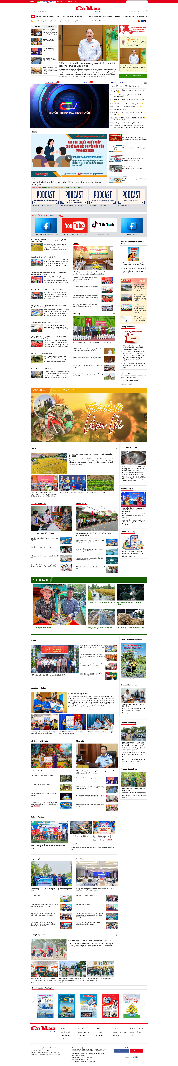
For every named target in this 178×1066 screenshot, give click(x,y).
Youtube (136, 1050)
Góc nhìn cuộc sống (128, 532)
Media (34, 132)
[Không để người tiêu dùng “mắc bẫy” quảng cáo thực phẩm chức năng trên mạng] (97, 756)
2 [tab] (130, 70)
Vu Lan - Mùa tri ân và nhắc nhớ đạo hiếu (97, 21)
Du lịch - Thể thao (128, 16)
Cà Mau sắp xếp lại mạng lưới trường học (134, 179)
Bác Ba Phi (46, 187)
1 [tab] (127, 70)
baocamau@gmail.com (82, 1059)
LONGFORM (81, 1035)
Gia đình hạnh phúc (123, 205)
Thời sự (38, 16)
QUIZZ (132, 1035)
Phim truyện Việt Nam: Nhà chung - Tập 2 (127, 106)
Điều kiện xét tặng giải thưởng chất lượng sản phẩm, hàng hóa (133, 159)
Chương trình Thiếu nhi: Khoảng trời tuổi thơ (127, 123)
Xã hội (57, 16)
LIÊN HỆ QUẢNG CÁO (84, 1039)
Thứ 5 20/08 (125, 86)
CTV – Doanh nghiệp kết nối (74, 234)
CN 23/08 (138, 86)
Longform (57, 390)
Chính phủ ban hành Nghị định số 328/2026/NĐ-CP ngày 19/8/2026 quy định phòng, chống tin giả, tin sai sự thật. (56, 327)
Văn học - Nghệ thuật (74, 187)
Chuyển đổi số (78, 16)
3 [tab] (133, 70)
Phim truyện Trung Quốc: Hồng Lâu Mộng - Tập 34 (129, 99)
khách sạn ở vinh (132, 380)
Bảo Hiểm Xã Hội (127, 166)
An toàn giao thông (128, 723)
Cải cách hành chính (66, 16)
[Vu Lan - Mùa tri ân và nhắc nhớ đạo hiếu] (51, 756)
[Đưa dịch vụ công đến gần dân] (51, 518)
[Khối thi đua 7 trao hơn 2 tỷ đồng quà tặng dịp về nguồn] (94, 328)
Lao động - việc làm (38, 688)
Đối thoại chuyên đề (58, 187)
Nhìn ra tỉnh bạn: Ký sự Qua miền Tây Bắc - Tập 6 (129, 117)
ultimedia (61, 1)
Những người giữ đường (39, 205)
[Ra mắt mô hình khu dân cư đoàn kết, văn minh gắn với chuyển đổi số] (97, 518)
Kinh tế (51, 16)
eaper (70, 1)
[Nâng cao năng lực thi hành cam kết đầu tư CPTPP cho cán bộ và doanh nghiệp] (97, 873)
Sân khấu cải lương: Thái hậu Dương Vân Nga (128, 104)
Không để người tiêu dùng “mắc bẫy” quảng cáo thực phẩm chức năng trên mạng (59, 21)
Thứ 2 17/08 (111, 86)
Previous (59, 37)
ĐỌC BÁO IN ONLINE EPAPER (131, 640)
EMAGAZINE (116, 1035)
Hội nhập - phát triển (84, 859)
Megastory (67, 390)
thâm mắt (129, 377)
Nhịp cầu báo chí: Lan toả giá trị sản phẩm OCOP (74, 206)
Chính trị (45, 16)
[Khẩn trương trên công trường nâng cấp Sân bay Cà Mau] (101, 617)
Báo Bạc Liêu (132, 234)
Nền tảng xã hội (40, 215)
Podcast (36, 187)
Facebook (121, 1050)
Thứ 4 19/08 (120, 86)
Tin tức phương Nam (46, 234)
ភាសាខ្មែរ (32, 1)
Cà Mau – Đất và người (103, 234)
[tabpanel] (133, 52)
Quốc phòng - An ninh (91, 16)
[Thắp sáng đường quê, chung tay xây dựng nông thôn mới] (51, 873)
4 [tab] (135, 70)
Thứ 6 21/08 (129, 86)
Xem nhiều (50, 26)
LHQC (78, 1)
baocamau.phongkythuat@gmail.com (83, 1061)
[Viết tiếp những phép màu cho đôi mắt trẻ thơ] (130, 592)
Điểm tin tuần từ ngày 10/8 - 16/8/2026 (134, 148)
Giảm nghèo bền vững (129, 685)
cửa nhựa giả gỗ (126, 384)
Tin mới (37, 26)
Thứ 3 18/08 (116, 86)
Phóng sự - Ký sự (127, 488)
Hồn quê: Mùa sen (119, 109)
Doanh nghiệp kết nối (129, 447)
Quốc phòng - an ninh (39, 935)
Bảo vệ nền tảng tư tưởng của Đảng (132, 242)
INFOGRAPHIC (99, 1035)
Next (116, 37)
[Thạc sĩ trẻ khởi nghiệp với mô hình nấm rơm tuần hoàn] (130, 617)
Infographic (77, 390)
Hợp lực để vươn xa (94, 205)
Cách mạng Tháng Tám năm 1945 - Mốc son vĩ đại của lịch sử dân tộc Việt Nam (134, 139)
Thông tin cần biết (128, 327)
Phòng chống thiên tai (129, 769)
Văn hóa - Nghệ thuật (114, 16)
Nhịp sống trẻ (140, 16)
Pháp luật (102, 16)
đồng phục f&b (126, 374)
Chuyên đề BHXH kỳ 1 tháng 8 (132, 168)
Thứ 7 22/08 (134, 86)
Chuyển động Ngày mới (121, 120)
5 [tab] (138, 70)
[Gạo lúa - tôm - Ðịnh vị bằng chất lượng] (101, 592)
